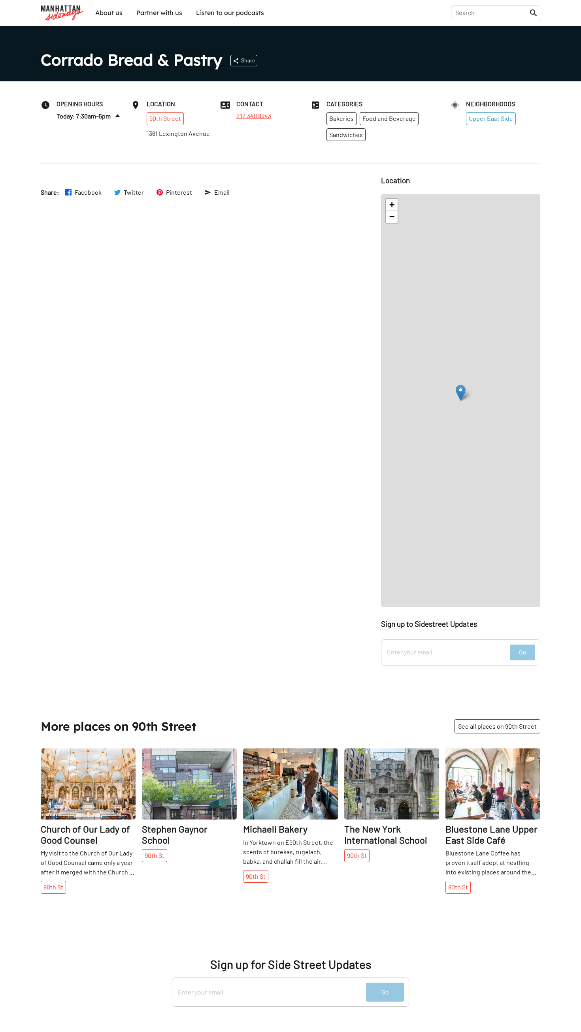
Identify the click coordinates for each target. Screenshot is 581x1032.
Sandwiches (346, 134)
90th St (53, 887)
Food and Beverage (389, 118)
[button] (461, 393)
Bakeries (341, 118)
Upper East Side (491, 118)
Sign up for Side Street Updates (290, 964)
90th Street (165, 118)
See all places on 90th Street (497, 726)
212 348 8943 (253, 115)
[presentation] (491, 12)
